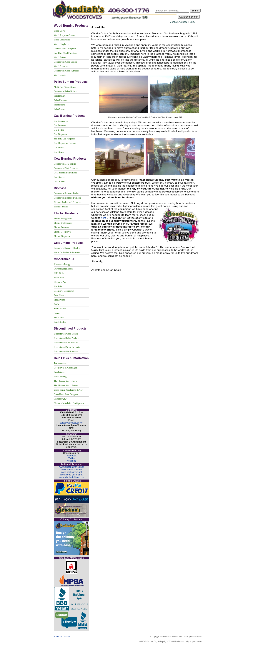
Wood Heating (60, 376)
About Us (57, 636)
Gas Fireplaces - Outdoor (65, 143)
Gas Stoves (59, 152)
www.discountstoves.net (71, 467)
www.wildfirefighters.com (71, 477)
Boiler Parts (59, 277)
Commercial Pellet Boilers (65, 91)
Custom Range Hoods (63, 268)
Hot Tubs (58, 286)
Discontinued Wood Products (67, 347)
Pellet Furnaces (60, 100)
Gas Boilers (59, 130)
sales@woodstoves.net (71, 423)
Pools (56, 304)
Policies (67, 636)
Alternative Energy (62, 264)
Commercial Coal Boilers (65, 164)
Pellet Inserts (59, 104)
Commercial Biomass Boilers (66, 193)
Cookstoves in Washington (65, 367)
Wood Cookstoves (62, 39)
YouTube (71, 461)
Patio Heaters (60, 295)
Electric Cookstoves (62, 232)
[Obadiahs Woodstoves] (114, 19)
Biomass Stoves (61, 206)
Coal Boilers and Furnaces (65, 172)
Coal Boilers (59, 181)
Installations (59, 372)
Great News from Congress (66, 394)
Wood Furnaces (61, 66)
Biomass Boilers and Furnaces (67, 202)
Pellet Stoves (59, 109)
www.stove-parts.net (71, 469)
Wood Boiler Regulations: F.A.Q (68, 390)
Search (195, 10)
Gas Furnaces (60, 125)
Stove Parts (59, 317)
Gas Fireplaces (60, 134)
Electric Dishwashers (63, 223)
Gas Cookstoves (61, 121)
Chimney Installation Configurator (69, 403)
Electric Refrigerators (63, 218)
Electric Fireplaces (62, 236)
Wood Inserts (60, 75)
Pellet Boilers (60, 96)
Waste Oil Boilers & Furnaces (67, 252)
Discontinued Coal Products (66, 342)
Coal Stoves (59, 177)
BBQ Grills (59, 273)
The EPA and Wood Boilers (66, 385)
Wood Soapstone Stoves (64, 35)
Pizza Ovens (59, 299)
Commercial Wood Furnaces (66, 70)
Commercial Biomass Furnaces (67, 198)
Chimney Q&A (60, 398)
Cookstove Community (64, 291)
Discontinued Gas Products (66, 351)
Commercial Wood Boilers (65, 62)
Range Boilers (60, 322)
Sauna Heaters (60, 308)
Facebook (71, 455)
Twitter (71, 458)
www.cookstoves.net (71, 472)
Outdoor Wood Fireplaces (65, 48)
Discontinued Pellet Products (66, 338)
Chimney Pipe (60, 282)
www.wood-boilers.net (71, 474)
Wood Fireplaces (61, 44)
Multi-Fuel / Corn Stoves (65, 87)
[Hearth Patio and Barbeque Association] (71, 585)
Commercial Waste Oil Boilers (67, 248)
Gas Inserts (59, 147)
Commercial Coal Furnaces (66, 168)
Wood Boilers (60, 57)
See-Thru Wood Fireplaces (65, 53)
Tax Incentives (60, 363)
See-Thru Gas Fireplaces (65, 138)
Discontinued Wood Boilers (66, 333)
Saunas (57, 313)
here (103, 217)
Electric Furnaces (61, 227)
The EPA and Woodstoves (65, 381)
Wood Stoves (60, 31)
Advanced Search (188, 16)
